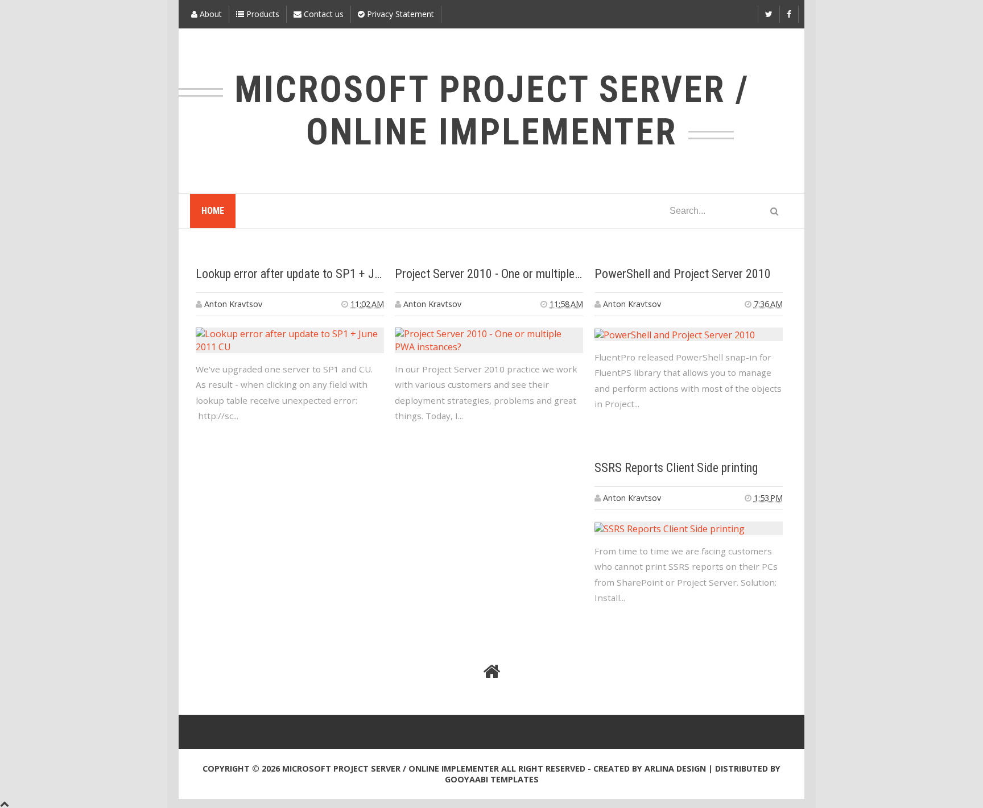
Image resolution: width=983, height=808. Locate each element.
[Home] (491, 671)
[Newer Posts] (210, 671)
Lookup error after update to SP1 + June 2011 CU (316, 274)
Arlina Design (675, 768)
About (209, 14)
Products (261, 14)
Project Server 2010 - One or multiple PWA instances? (526, 274)
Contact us (322, 14)
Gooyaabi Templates (492, 779)
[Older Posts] (773, 671)
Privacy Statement (399, 14)
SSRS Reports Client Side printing (676, 468)
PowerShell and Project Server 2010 (682, 274)
